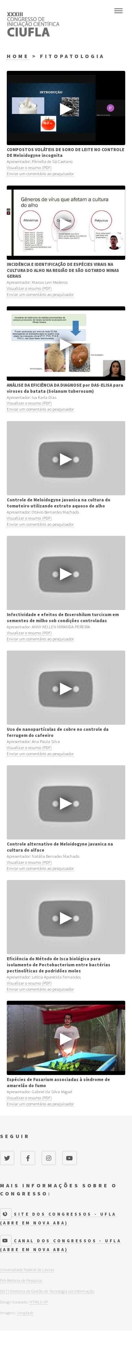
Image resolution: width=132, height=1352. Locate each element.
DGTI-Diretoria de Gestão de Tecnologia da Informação (47, 1291)
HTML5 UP (38, 1301)
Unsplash (25, 1312)
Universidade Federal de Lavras (27, 1269)
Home (18, 56)
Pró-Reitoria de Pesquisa (21, 1280)
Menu (118, 11)
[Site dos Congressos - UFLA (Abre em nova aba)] (6, 1214)
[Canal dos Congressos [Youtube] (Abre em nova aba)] (6, 1240)
